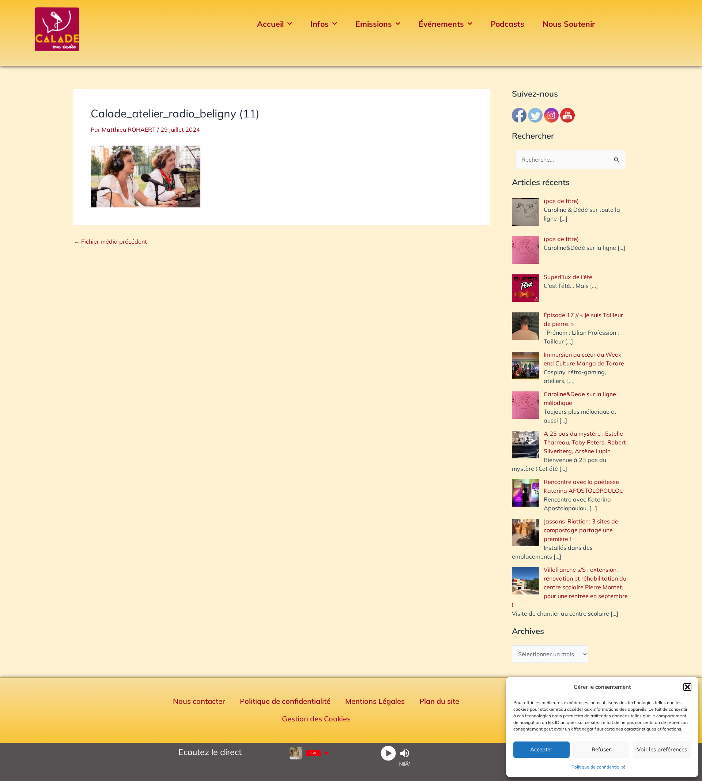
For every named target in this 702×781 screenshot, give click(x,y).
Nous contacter (199, 701)
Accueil (270, 24)
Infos (319, 24)
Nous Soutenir (569, 24)
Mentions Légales (375, 701)
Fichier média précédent (110, 241)
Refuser (601, 749)
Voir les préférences (662, 749)
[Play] (388, 753)
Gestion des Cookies (316, 718)
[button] (687, 687)
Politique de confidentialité (598, 767)
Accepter (541, 749)
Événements (441, 24)
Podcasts (507, 24)
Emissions (373, 24)
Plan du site (439, 701)
